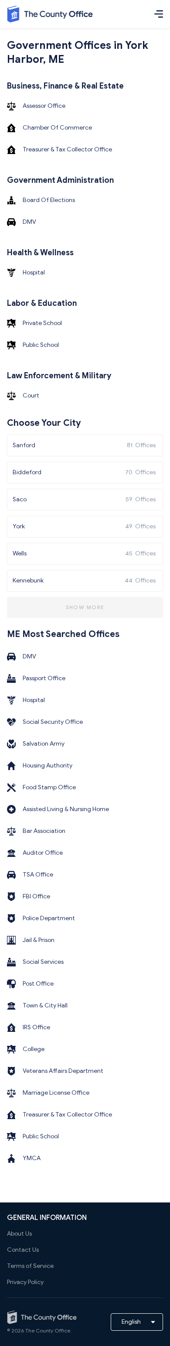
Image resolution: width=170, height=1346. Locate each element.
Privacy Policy (25, 1282)
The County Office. (48, 1330)
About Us (19, 1233)
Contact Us (23, 1250)
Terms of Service (30, 1266)
